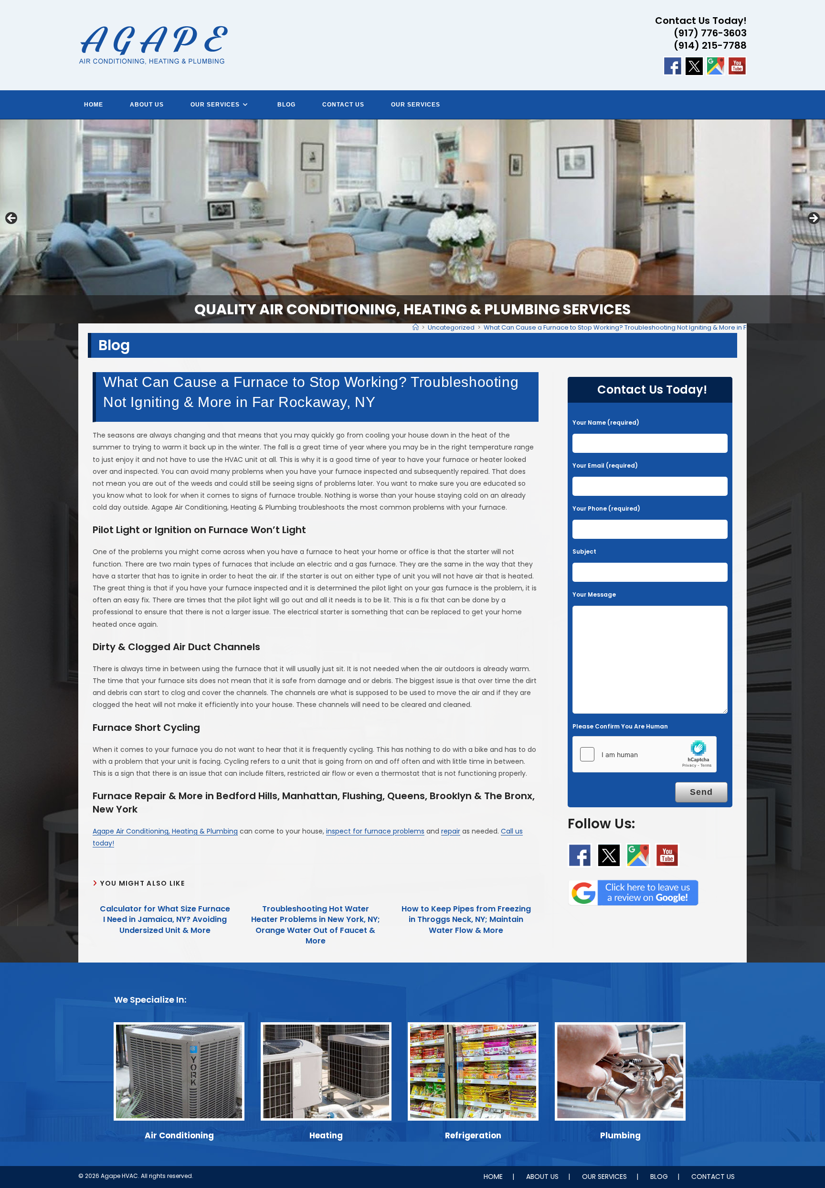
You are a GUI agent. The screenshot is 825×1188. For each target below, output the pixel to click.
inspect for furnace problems (375, 831)
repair (450, 831)
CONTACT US (713, 1176)
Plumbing (620, 1135)
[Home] (415, 327)
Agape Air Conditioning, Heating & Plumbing (165, 831)
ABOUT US (542, 1176)
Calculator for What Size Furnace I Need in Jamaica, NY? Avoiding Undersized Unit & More (165, 920)
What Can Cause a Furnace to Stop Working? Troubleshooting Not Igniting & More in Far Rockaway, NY (640, 327)
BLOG (659, 1176)
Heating (326, 1135)
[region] (412, 221)
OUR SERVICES (604, 1176)
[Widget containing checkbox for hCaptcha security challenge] (644, 754)
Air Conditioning (179, 1135)
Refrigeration (473, 1135)
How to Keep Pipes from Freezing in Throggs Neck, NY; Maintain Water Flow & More (466, 920)
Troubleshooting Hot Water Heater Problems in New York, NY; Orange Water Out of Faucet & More (315, 925)
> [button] (813, 219)
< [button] (12, 219)
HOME (493, 1176)
